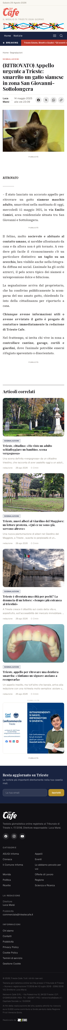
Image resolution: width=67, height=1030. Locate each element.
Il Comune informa (13, 864)
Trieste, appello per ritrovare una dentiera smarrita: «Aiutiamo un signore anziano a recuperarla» (30, 675)
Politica (7, 879)
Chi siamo (8, 930)
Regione (39, 879)
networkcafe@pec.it (51, 997)
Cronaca (7, 859)
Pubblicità (8, 941)
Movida (7, 874)
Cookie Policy (10, 952)
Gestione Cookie (12, 963)
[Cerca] (61, 35)
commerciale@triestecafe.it (18, 914)
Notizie (18, 35)
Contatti (7, 936)
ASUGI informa (11, 853)
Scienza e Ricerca (45, 885)
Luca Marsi (6, 100)
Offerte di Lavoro (44, 874)
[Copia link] (61, 100)
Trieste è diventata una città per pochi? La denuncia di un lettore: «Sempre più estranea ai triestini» (32, 600)
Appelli (38, 853)
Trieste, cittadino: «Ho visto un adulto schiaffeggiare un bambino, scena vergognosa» (27, 449)
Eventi (38, 859)
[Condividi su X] (46, 100)
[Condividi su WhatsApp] (54, 100)
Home (7, 35)
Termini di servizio (12, 958)
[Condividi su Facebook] (38, 100)
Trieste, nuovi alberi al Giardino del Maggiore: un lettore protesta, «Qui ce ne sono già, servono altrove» (33, 524)
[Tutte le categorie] (54, 36)
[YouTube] (22, 836)
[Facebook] (6, 836)
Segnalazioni (16, 52)
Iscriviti (56, 792)
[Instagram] (14, 836)
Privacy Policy (11, 947)
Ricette (7, 885)
